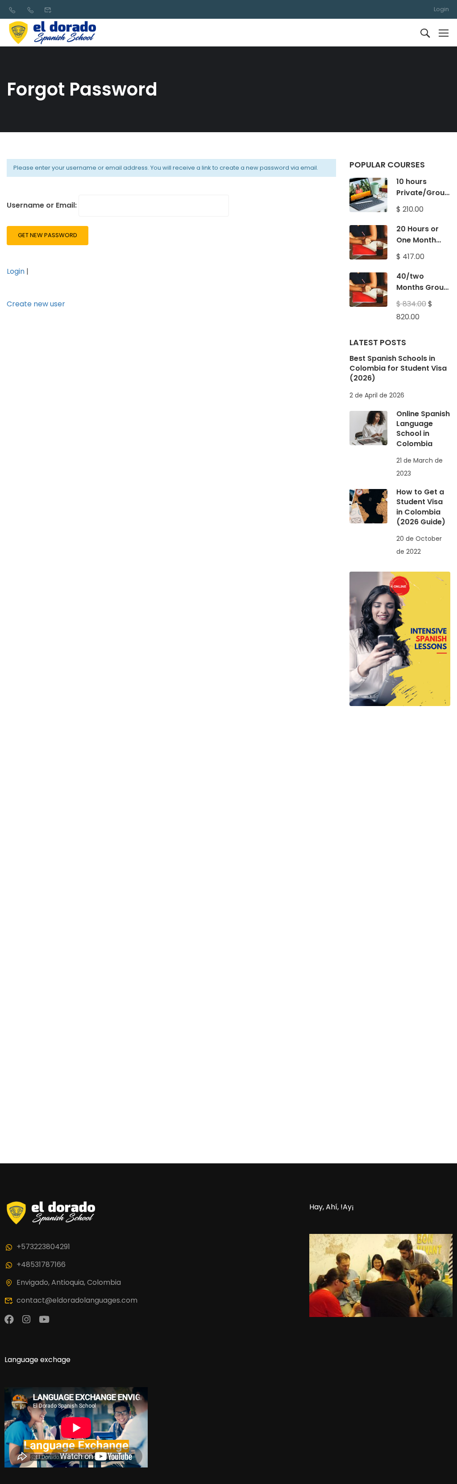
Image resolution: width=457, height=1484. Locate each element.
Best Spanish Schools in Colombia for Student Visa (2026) (398, 368)
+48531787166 (41, 1264)
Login (441, 9)
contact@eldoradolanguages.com (77, 1300)
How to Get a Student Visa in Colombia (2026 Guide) (420, 507)
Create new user (36, 304)
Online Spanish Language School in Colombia (423, 429)
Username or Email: (43, 205)
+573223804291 (43, 1247)
